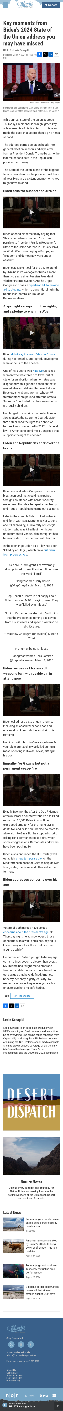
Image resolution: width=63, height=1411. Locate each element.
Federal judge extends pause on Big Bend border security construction (42, 1223)
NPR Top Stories (22, 996)
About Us (11, 1370)
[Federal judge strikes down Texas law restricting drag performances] (13, 1271)
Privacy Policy (13, 1380)
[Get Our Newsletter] (31, 1102)
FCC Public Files (14, 1378)
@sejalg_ (35, 626)
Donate (52, 4)
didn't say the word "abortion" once (33, 354)
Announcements (15, 1375)
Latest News (12, 1213)
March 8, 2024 (44, 585)
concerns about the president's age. (26, 932)
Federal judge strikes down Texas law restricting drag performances (41, 1269)
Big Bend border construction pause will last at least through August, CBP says (42, 1290)
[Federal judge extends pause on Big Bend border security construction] (13, 1224)
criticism (49, 550)
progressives (18, 554)
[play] (5, 1404)
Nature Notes (31, 1182)
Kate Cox (38, 370)
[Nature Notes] (31, 1156)
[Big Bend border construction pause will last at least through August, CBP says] (13, 1292)
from (6, 554)
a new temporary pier (29, 858)
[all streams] (58, 1406)
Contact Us (12, 1373)
